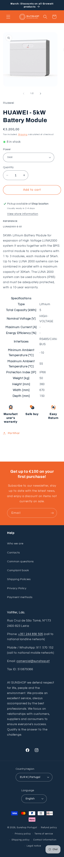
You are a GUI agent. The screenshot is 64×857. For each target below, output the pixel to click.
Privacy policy (23, 834)
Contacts (13, 552)
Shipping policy (21, 840)
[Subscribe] (52, 513)
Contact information (44, 840)
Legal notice (34, 846)
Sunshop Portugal (27, 827)
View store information (22, 213)
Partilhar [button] (14, 433)
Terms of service (43, 834)
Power (7, 149)
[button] (8, 16)
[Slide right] (40, 93)
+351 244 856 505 (30, 634)
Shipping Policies (19, 579)
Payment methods (19, 597)
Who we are (15, 543)
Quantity (8, 167)
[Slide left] (24, 93)
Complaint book (18, 570)
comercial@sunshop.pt (33, 661)
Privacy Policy (16, 588)
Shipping (22, 134)
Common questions (20, 561)
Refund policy (49, 827)
